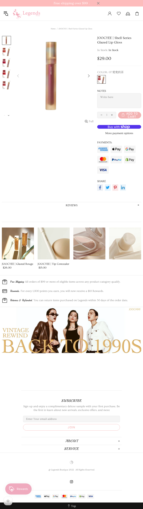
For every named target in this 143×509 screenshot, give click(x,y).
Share (101, 181)
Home (53, 29)
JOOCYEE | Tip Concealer (53, 264)
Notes (101, 91)
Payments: (104, 142)
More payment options (119, 133)
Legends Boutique (28, 13)
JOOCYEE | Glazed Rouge (17, 264)
